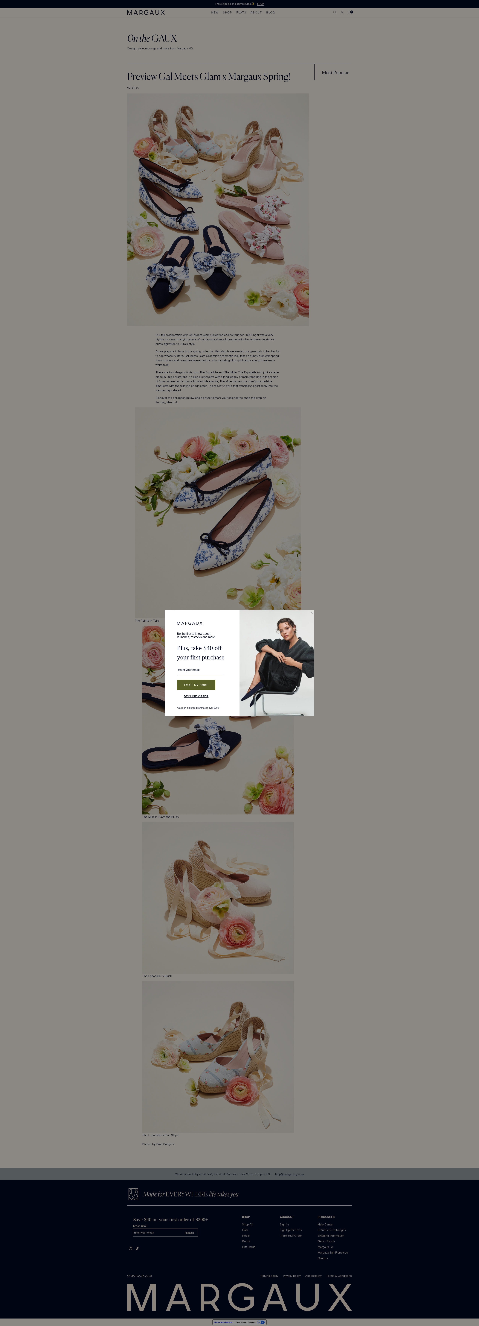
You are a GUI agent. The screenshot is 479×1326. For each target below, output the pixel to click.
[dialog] (239, 663)
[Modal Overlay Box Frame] (239, 663)
